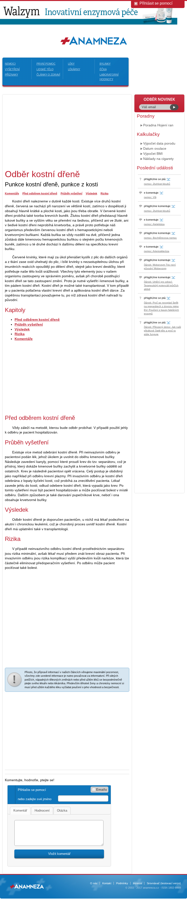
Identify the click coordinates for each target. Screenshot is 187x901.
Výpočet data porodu (159, 143)
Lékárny (74, 69)
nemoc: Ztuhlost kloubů (157, 183)
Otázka (62, 810)
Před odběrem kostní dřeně (39, 193)
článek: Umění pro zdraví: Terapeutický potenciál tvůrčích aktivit (161, 285)
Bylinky (105, 63)
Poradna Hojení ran (158, 125)
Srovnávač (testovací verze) (164, 883)
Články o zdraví (48, 74)
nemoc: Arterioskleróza (156, 251)
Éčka (103, 69)
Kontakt (106, 883)
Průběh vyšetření (71, 193)
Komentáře (12, 193)
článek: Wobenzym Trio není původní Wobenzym (160, 266)
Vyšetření (12, 69)
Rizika (104, 193)
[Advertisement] (46, 131)
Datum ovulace (154, 148)
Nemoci (10, 63)
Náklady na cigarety (158, 159)
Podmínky (122, 883)
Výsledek (91, 193)
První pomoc (46, 63)
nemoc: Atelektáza (154, 224)
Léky (71, 63)
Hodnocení (42, 810)
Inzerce (137, 883)
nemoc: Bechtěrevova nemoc (160, 237)
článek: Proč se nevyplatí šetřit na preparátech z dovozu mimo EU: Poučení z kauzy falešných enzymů (161, 308)
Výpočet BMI (153, 154)
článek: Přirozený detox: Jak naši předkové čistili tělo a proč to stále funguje (162, 331)
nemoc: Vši (150, 197)
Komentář (20, 810)
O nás (93, 883)
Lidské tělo (45, 69)
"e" (168, 179)
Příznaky (11, 74)
